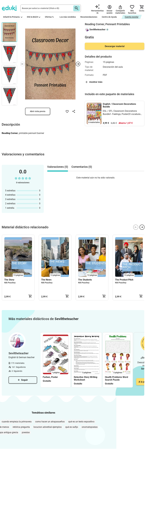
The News (46, 279)
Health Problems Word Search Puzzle (116, 378)
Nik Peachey (10, 282)
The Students (85, 279)
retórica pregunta (21, 427)
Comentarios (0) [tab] (81, 166)
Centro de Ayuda (109, 17)
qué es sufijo (71, 427)
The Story (9, 279)
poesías (26, 432)
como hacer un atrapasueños (50, 421)
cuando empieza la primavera (17, 421)
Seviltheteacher (97, 29)
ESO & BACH (32, 17)
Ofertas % (49, 17)
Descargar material (114, 46)
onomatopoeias (90, 427)
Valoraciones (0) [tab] (57, 166)
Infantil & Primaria (11, 17)
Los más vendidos (68, 17)
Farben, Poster (50, 377)
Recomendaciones (88, 17)
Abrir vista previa (37, 111)
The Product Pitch (124, 279)
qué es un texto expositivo (81, 421)
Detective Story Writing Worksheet (85, 378)
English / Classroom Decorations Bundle (119, 105)
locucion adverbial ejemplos (48, 427)
